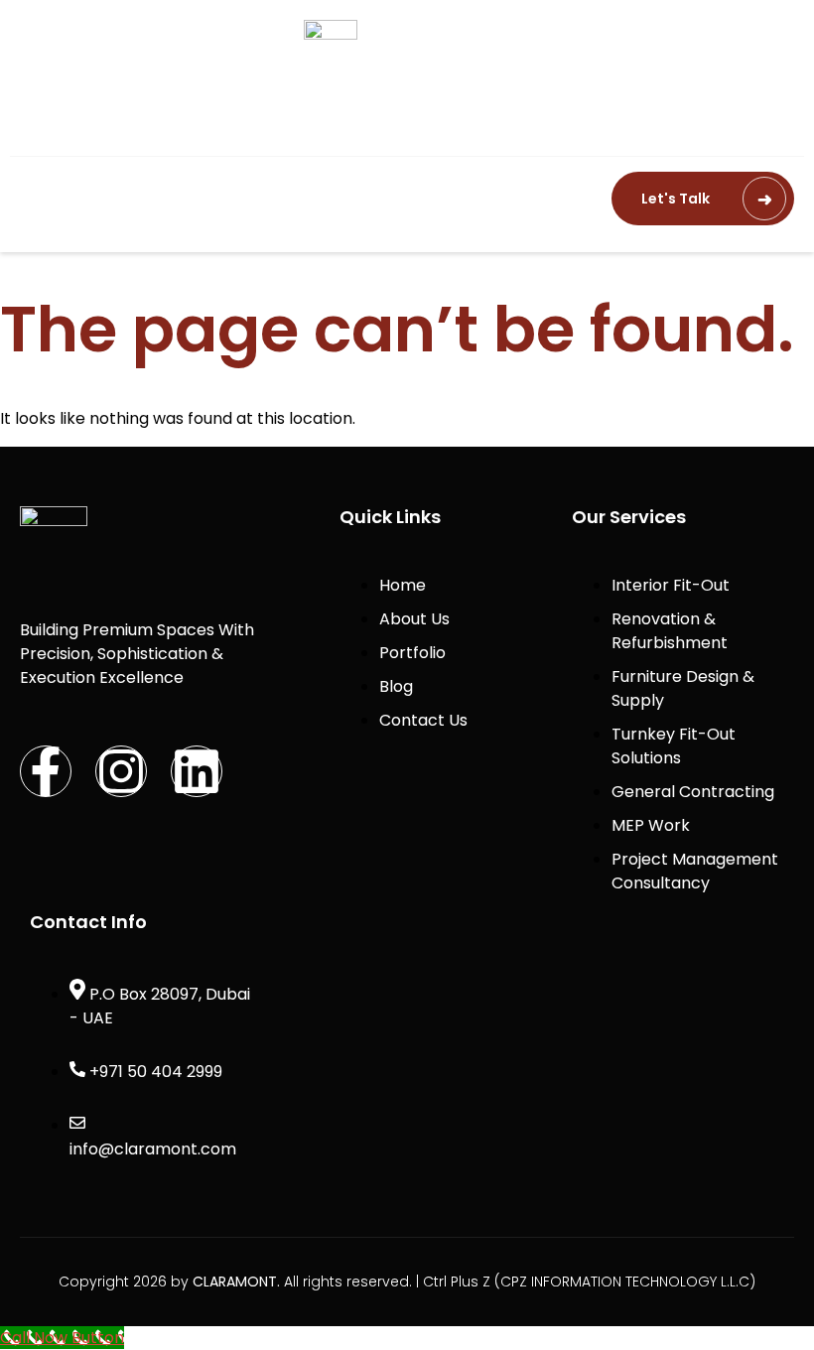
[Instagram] (121, 771)
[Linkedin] (196, 771)
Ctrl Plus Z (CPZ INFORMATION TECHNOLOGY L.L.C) (589, 1281)
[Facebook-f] (45, 771)
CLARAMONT (235, 1281)
